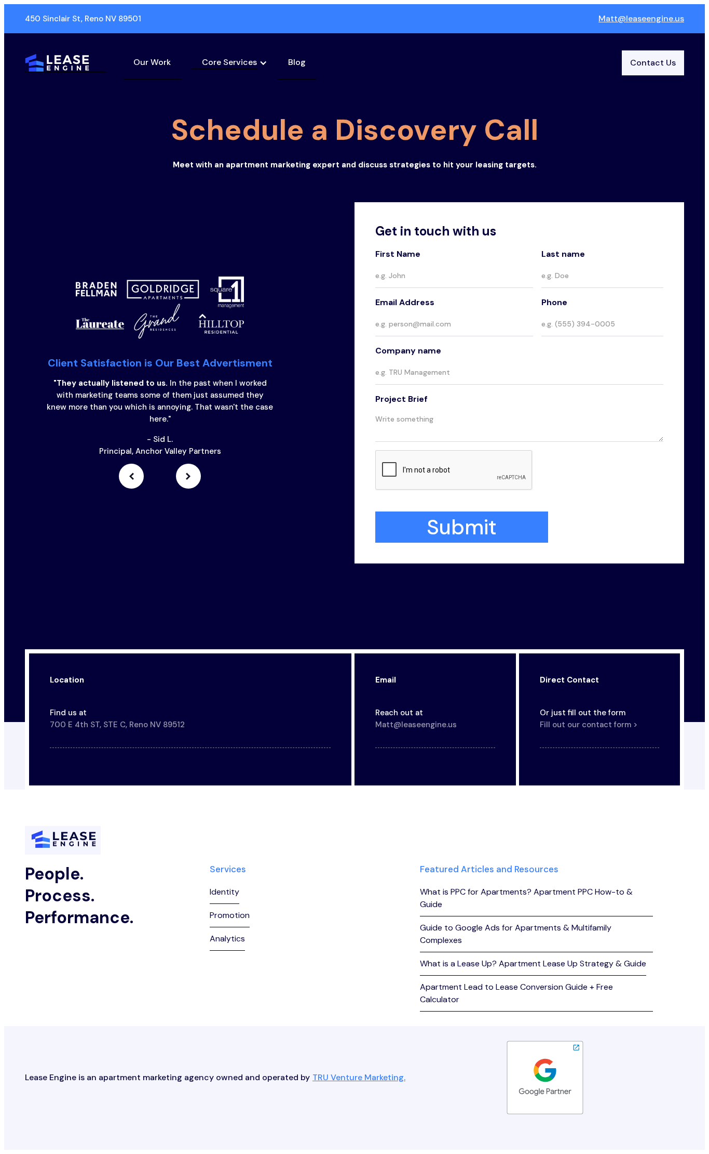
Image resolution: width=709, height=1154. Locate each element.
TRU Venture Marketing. (358, 1077)
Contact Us (653, 62)
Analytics (227, 938)
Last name (563, 253)
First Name (397, 253)
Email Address (404, 302)
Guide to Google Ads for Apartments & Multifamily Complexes (515, 934)
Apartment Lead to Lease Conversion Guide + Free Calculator (516, 993)
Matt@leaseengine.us (641, 18)
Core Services (229, 62)
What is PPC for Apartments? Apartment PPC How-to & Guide (526, 898)
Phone (554, 302)
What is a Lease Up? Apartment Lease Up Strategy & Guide (533, 963)
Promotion (230, 915)
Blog (297, 62)
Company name (408, 350)
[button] (229, 63)
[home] (65, 63)
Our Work (152, 62)
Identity (224, 891)
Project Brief (401, 399)
